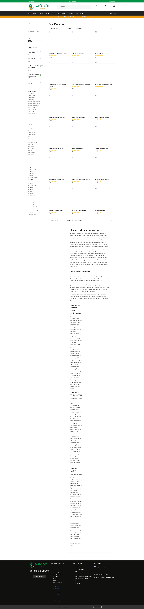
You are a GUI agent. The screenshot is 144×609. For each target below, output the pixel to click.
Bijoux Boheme (31, 93)
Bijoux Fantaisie (31, 97)
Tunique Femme (31, 212)
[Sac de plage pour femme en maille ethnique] (59, 72)
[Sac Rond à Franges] (105, 198)
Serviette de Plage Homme (33, 206)
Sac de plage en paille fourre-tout (80, 117)
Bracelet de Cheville (32, 109)
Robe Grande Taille (32, 169)
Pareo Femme (31, 146)
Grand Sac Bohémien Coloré (79, 210)
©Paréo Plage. (54, 607)
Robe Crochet (31, 164)
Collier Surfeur (31, 124)
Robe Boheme (31, 160)
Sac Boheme (30, 179)
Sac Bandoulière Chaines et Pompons (81, 84)
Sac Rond (30, 197)
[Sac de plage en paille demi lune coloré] (82, 167)
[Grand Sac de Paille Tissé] (105, 136)
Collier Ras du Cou (32, 123)
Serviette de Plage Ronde (33, 208)
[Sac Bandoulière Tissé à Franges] (59, 167)
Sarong (29, 199)
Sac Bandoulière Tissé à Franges (57, 179)
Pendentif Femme (31, 156)
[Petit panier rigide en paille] (105, 167)
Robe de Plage (31, 165)
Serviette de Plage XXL (33, 210)
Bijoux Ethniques (31, 95)
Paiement (114, 8)
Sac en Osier (30, 187)
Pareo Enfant (30, 144)
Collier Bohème (31, 117)
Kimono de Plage (31, 132)
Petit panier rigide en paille (102, 179)
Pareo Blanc (30, 140)
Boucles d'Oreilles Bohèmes (34, 101)
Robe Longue (31, 173)
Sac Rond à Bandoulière (78, 148)
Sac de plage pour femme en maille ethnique (57, 85)
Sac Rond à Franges (100, 210)
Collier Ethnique (31, 119)
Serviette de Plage (32, 201)
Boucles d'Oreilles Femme (33, 105)
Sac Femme (30, 193)
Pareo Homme (31, 148)
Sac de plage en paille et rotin (56, 148)
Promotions (30, 158)
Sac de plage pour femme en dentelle (104, 84)
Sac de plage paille (32, 185)
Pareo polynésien (31, 152)
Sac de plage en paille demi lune (57, 117)
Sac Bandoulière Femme (33, 177)
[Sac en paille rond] (105, 41)
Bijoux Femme (31, 99)
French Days (30, 128)
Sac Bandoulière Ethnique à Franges (58, 53)
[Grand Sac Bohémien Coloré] (82, 198)
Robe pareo (30, 175)
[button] (53, 55)
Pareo (29, 136)
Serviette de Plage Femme (33, 204)
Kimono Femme (31, 134)
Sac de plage (30, 183)
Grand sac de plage (32, 130)
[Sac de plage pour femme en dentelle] (105, 72)
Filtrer (30, 41)
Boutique (36, 20)
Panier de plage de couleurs (102, 117)
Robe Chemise (31, 162)
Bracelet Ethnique (31, 111)
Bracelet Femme (31, 113)
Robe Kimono (31, 171)
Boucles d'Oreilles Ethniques (34, 103)
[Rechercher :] (74, 6)
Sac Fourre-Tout (31, 195)
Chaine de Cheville (32, 115)
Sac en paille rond (99, 53)
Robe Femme (30, 167)
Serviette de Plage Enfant (33, 202)
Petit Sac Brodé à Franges (78, 53)
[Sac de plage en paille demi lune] (59, 105)
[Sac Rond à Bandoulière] (82, 136)
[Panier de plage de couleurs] (105, 105)
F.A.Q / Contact (105, 8)
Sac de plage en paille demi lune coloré (81, 179)
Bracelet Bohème (31, 107)
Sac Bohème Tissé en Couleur (56, 210)
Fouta (29, 126)
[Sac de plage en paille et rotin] (59, 136)
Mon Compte (96, 8)
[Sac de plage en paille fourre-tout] (82, 105)
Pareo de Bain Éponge (32, 142)
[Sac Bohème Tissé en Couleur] (59, 198)
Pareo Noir (30, 150)
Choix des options (59, 60)
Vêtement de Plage (32, 214)
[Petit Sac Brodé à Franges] (82, 41)
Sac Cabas (30, 181)
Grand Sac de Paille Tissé (101, 148)
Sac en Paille (30, 189)
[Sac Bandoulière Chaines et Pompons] (82, 72)
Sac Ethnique (30, 191)
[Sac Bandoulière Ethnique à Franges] (59, 41)
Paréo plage (30, 20)
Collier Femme (31, 121)
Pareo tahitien (31, 154)
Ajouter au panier (82, 154)
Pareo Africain (31, 138)
